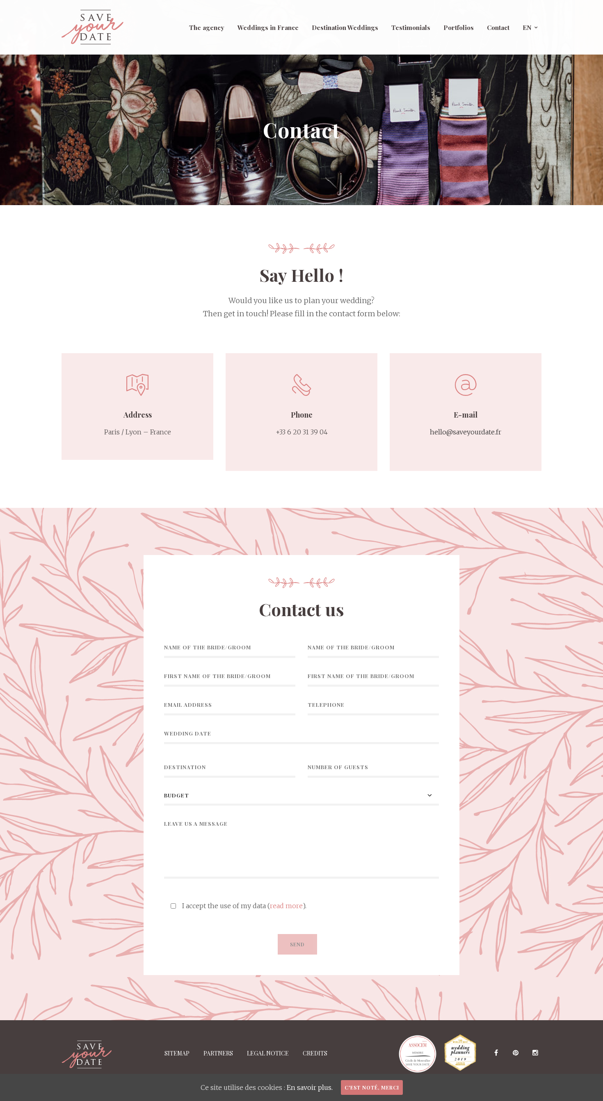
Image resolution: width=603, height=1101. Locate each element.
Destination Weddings (345, 27)
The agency (206, 27)
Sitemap (177, 1053)
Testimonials (410, 27)
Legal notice (268, 1053)
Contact (498, 27)
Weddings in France (268, 27)
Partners (218, 1053)
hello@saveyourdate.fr (465, 432)
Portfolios (458, 27)
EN (527, 27)
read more (286, 906)
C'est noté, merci (372, 1087)
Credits (315, 1053)
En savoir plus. (310, 1087)
